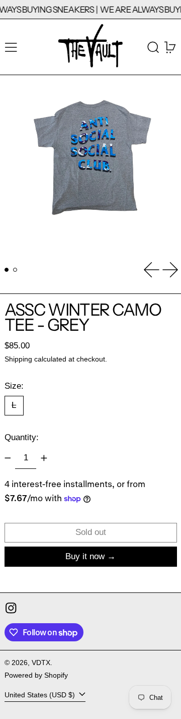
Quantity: (22, 437)
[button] (153, 47)
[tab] (7, 270)
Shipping (18, 359)
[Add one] (43, 458)
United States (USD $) (41, 695)
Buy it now (85, 556)
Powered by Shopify (36, 675)
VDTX (41, 663)
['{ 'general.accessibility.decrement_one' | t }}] (7, 458)
